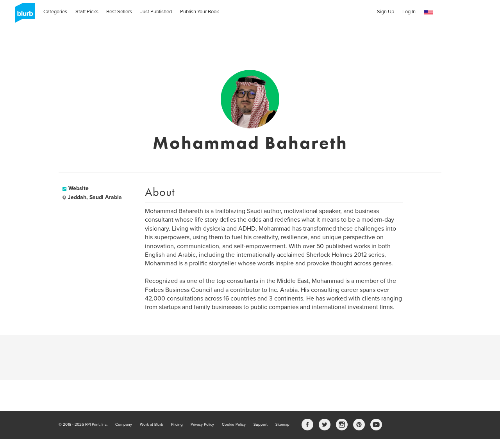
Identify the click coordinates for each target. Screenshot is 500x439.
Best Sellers (119, 12)
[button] (428, 13)
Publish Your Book (199, 12)
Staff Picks (86, 12)
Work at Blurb (151, 424)
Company (123, 424)
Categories (55, 12)
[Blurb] (22, 16)
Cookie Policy (234, 424)
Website (78, 188)
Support (261, 424)
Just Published (156, 12)
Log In (409, 12)
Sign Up (385, 12)
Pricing (177, 424)
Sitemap (282, 424)
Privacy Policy (202, 424)
